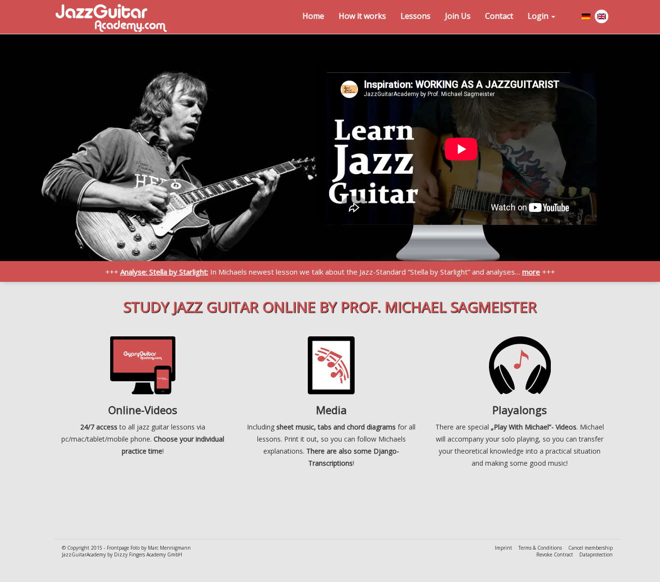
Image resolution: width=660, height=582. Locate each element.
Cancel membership (590, 547)
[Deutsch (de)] (586, 18)
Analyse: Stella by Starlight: (164, 272)
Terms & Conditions (540, 547)
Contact (499, 16)
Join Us (458, 16)
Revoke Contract (555, 554)
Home (313, 16)
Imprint (504, 547)
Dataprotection (596, 554)
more (531, 272)
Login (539, 16)
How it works (362, 16)
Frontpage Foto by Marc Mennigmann (149, 547)
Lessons (415, 16)
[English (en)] (602, 18)
